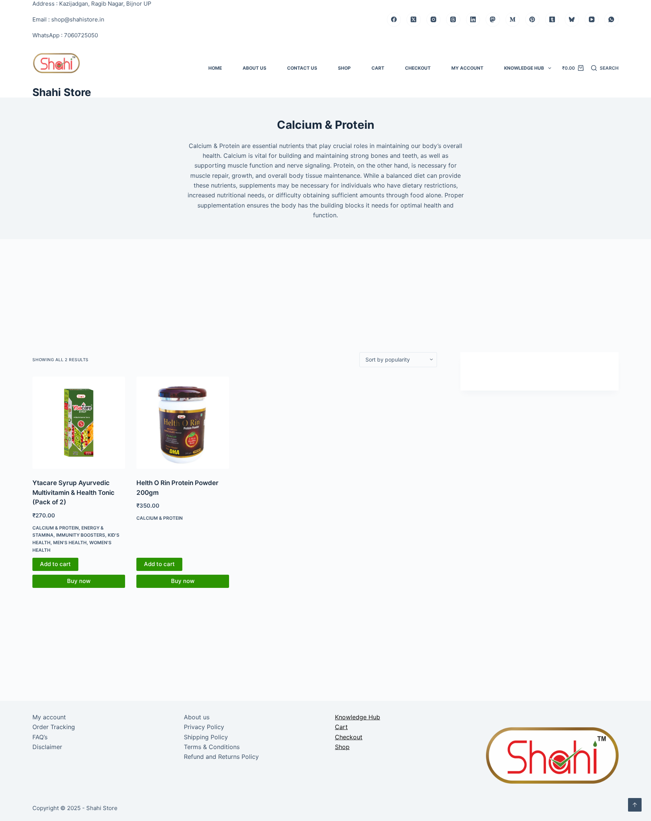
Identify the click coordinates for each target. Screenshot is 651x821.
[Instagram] (433, 19)
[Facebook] (394, 19)
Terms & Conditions (212, 747)
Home (215, 68)
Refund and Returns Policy (221, 756)
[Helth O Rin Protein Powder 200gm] (182, 423)
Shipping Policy (206, 737)
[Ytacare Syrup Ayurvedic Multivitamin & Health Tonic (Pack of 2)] (78, 423)
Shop (344, 68)
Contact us (302, 68)
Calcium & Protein (55, 528)
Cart (377, 68)
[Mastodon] (493, 19)
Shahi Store (61, 92)
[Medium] (513, 19)
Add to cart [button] (55, 564)
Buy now (78, 580)
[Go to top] (635, 805)
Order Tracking (53, 727)
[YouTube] (592, 19)
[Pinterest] (532, 19)
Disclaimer (47, 747)
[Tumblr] (552, 19)
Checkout (418, 68)
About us (254, 68)
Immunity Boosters (80, 535)
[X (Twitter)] (413, 19)
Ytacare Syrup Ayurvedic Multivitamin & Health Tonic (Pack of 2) (73, 492)
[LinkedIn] (473, 19)
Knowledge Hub (524, 68)
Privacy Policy (204, 727)
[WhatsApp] (611, 19)
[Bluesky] (572, 19)
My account (467, 68)
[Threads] (453, 19)
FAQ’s (39, 737)
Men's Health (70, 542)
